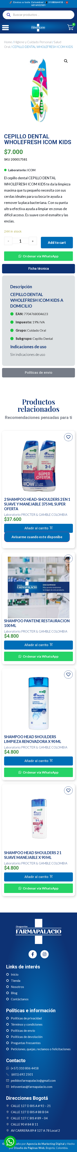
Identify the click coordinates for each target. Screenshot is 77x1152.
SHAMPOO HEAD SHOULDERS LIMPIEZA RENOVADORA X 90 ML (32, 739)
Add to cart (57, 242)
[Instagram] (44, 954)
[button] (38, 253)
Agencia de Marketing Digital (45, 1143)
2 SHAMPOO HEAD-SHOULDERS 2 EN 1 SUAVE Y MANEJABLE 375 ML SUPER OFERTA (37, 504)
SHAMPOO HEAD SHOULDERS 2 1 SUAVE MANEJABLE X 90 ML (32, 855)
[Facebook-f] (33, 954)
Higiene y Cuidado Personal (33, 42)
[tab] (38, 268)
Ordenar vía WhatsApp (41, 256)
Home (8, 42)
